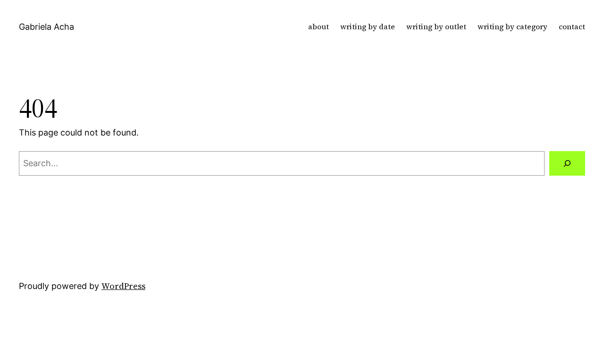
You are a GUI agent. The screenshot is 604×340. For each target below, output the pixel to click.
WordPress (123, 286)
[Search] (567, 163)
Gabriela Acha (46, 27)
